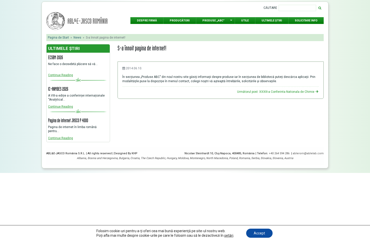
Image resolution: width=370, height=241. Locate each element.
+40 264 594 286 (279, 153)
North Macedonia (217, 158)
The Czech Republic (153, 158)
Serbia (255, 158)
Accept (259, 233)
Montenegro (197, 158)
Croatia (134, 158)
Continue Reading (60, 75)
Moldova (183, 158)
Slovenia (277, 158)
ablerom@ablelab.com (308, 153)
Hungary (172, 158)
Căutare (270, 8)
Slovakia (266, 158)
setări (228, 235)
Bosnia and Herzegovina (103, 158)
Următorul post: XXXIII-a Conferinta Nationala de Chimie (276, 92)
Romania (244, 158)
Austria (288, 158)
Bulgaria (124, 158)
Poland (233, 158)
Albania (81, 158)
